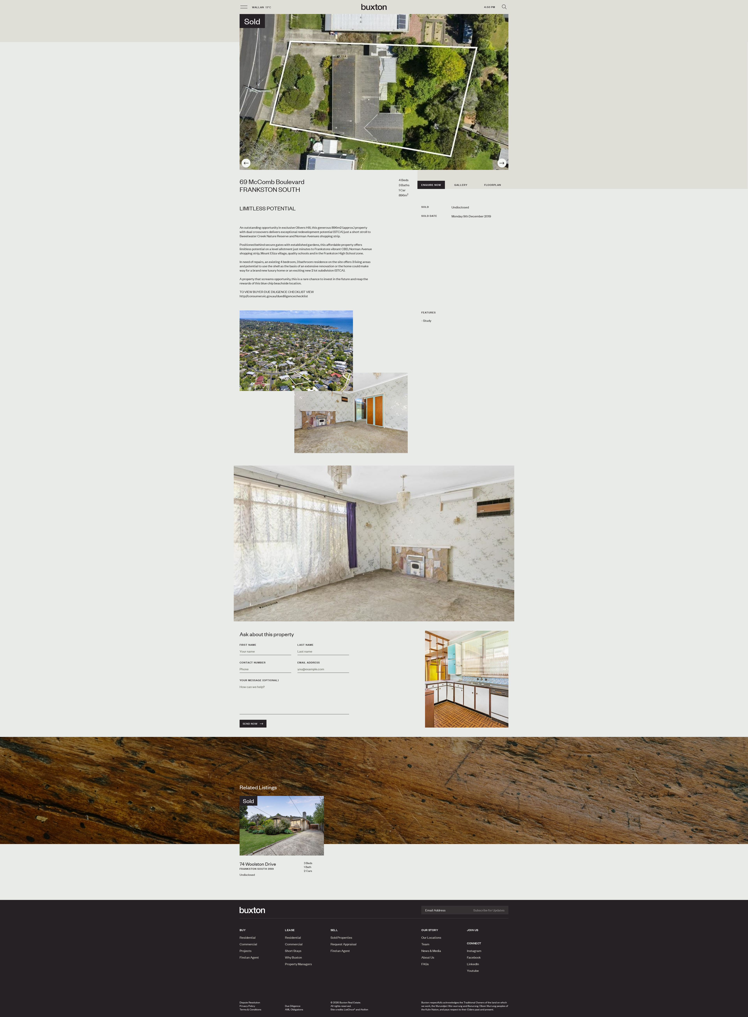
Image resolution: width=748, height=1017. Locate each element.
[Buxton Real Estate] (260, 910)
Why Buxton (293, 957)
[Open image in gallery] (351, 413)
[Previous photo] (246, 163)
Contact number (253, 662)
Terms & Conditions (250, 1009)
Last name (305, 645)
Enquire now (431, 185)
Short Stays (293, 950)
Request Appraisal (343, 944)
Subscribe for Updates (489, 910)
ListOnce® (349, 1009)
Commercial (248, 944)
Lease (290, 930)
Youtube (473, 970)
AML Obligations (294, 1009)
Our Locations (431, 937)
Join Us (472, 930)
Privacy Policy (247, 1006)
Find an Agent (249, 957)
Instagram (474, 950)
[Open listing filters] (504, 7)
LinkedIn (473, 964)
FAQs (425, 964)
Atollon (364, 1009)
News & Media (431, 950)
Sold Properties (341, 937)
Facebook (474, 957)
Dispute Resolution (250, 1002)
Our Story (429, 930)
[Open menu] (244, 7)
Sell (334, 930)
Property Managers (298, 964)
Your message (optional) (259, 680)
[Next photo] (501, 163)
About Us (427, 957)
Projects (245, 950)
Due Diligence (292, 1006)
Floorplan (492, 185)
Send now (250, 723)
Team (425, 944)
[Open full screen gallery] (374, 92)
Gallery (461, 185)
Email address (308, 662)
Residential (248, 937)
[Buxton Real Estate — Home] (374, 7)
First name (248, 645)
